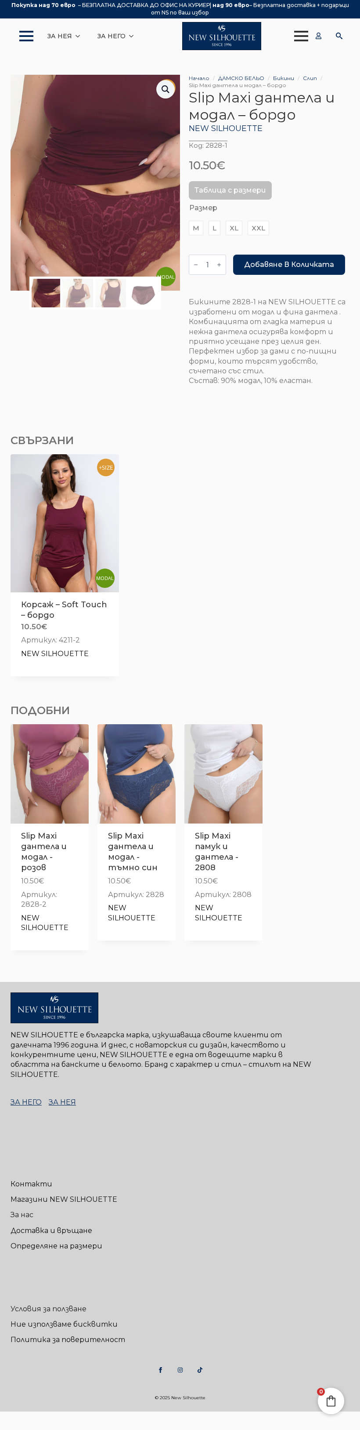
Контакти (31, 1184)
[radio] (196, 228)
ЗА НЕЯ (59, 36)
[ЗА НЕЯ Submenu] (80, 36)
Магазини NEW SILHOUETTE (64, 1199)
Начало (199, 78)
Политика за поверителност (68, 1339)
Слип (310, 78)
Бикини (283, 78)
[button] (165, 89)
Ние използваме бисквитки (64, 1324)
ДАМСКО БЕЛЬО (241, 78)
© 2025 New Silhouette (180, 1398)
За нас (22, 1215)
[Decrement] (196, 265)
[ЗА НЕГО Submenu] (134, 36)
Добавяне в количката (289, 264)
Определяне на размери (56, 1246)
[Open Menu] (22, 36)
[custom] (160, 1370)
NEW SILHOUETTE (226, 128)
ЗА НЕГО (111, 36)
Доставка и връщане (51, 1230)
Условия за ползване (48, 1309)
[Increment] (219, 265)
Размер (203, 208)
